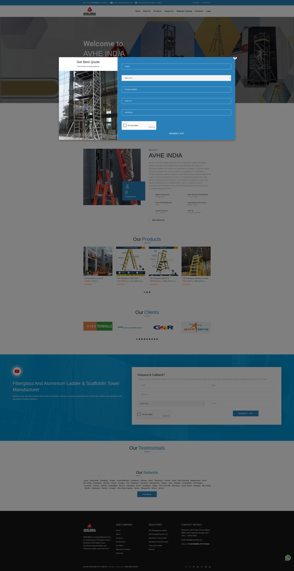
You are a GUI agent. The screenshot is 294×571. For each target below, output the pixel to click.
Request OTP (176, 133)
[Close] (235, 57)
